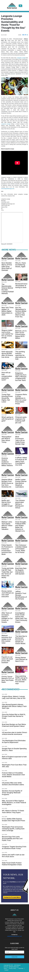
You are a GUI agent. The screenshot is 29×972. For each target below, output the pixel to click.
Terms (5, 968)
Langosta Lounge (21, 57)
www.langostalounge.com (7, 188)
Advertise (20, 968)
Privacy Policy (12, 968)
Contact (6, 970)
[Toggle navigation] (20, 6)
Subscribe (14, 957)
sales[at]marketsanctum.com (14, 936)
